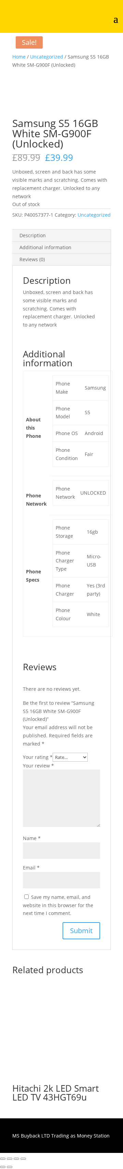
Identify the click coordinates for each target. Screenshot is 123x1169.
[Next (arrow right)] (9, 1167)
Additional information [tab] (45, 247)
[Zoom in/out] (2, 1159)
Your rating (38, 757)
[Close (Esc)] (23, 1159)
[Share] (16, 1159)
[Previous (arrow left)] (2, 1167)
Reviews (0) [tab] (32, 259)
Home (19, 56)
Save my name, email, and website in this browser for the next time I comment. (58, 905)
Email (31, 867)
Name (32, 838)
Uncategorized (46, 56)
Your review (38, 765)
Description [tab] (32, 235)
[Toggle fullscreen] (9, 1159)
